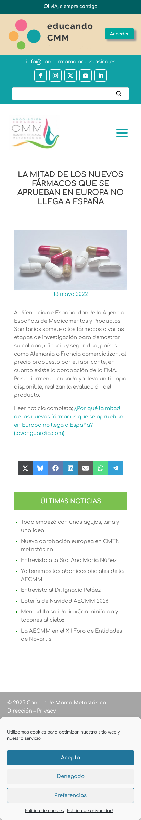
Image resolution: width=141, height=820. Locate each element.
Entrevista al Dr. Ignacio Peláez (61, 590)
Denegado (71, 776)
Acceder (119, 34)
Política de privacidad (90, 810)
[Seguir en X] (70, 75)
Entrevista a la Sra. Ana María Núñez (69, 560)
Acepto (70, 758)
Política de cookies (44, 810)
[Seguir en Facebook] (40, 75)
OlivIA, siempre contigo (71, 6)
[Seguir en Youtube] (85, 75)
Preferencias (70, 795)
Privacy (46, 711)
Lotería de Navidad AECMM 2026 (65, 601)
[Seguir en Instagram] (55, 75)
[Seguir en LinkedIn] (100, 75)
